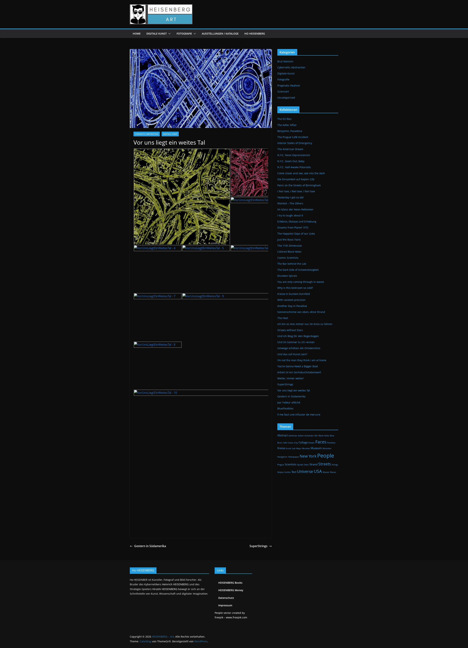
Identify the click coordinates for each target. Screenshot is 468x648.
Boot (279, 442)
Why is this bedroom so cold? (295, 288)
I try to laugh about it (290, 215)
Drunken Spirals (287, 275)
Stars (306, 464)
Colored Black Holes (289, 251)
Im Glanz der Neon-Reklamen (295, 209)
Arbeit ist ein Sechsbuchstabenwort (299, 372)
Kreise (281, 448)
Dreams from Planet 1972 (292, 227)
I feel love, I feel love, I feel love (296, 191)
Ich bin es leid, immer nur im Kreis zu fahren (304, 324)
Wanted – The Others (290, 203)
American (292, 435)
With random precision (291, 300)
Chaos (290, 442)
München (326, 448)
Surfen (287, 472)
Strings (335, 464)
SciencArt (283, 91)
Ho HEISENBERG (254, 33)
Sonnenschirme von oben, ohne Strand (301, 312)
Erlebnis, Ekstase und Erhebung (296, 221)
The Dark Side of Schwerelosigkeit (298, 269)
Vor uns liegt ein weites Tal (293, 390)
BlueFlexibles (285, 408)
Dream (311, 442)
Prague (280, 464)
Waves (333, 472)
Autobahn (309, 435)
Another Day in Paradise (292, 306)
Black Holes (323, 435)
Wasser (326, 472)
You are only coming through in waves (300, 282)
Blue (332, 435)
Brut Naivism (285, 61)
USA (318, 471)
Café (285, 442)
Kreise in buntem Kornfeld (293, 294)
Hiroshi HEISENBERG (164, 589)
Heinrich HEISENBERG (175, 584)
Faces (320, 442)
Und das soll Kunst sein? (292, 354)
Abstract (282, 435)
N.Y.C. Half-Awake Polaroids (294, 167)
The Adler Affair (287, 125)
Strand (313, 464)
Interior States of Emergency (294, 143)
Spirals (300, 464)
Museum (316, 448)
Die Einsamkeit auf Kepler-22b (295, 179)
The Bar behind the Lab (291, 263)
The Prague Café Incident (292, 137)
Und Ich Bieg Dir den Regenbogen (298, 336)
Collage (303, 442)
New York (308, 456)
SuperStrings (258, 546)
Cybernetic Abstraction (146, 134)
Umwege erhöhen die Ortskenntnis (298, 348)
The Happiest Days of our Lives (296, 233)
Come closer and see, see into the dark (301, 173)
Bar (316, 435)
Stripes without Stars (290, 330)
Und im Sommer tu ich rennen (296, 342)
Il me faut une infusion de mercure (298, 414)
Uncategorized (286, 97)
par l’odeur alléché (288, 402)
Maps (298, 448)
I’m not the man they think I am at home (301, 360)
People (325, 455)
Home (137, 33)
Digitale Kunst (156, 33)
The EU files (284, 119)
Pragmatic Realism (288, 85)
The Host (282, 318)
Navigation (282, 457)
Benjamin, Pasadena (289, 131)
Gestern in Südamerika (150, 546)
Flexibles (331, 442)
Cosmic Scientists (288, 257)
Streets (324, 463)
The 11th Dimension (289, 245)
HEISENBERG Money (230, 590)
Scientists (290, 464)
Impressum (225, 605)
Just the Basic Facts (289, 239)
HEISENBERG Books (230, 582)
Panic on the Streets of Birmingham (299, 185)
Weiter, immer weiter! (290, 378)
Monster (306, 448)
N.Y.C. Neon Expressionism (293, 155)
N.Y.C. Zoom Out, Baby (290, 161)
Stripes (280, 472)
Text (293, 472)
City (296, 442)
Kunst (288, 448)
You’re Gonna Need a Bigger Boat (297, 366)
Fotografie (184, 33)
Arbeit (301, 435)
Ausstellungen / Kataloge (220, 33)
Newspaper (293, 457)
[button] (169, 33)
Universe (305, 471)
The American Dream (290, 149)
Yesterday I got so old (290, 197)
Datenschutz (226, 598)
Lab (293, 448)
